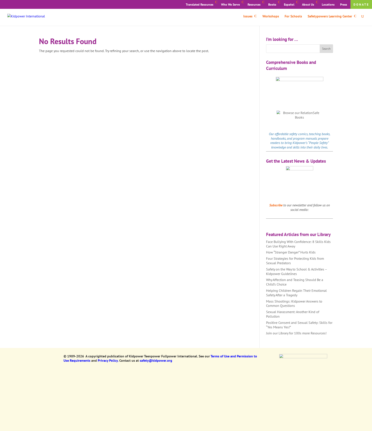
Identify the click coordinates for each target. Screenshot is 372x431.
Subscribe (275, 205)
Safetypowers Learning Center (330, 16)
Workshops (270, 16)
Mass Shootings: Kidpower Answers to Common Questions (294, 303)
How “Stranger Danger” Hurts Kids (291, 252)
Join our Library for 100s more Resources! (296, 333)
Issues (248, 16)
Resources (254, 4)
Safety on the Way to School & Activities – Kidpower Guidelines (296, 271)
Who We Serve (230, 4)
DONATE (361, 4)
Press (343, 4)
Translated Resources (199, 4)
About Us (308, 4)
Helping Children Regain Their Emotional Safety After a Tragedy (296, 292)
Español (289, 4)
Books (272, 4)
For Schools (293, 16)
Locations (328, 4)
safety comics (298, 134)
